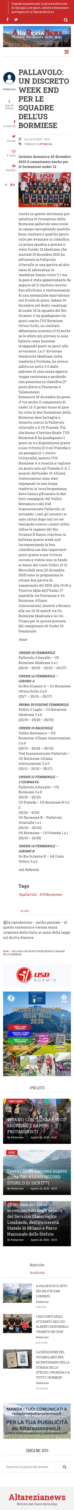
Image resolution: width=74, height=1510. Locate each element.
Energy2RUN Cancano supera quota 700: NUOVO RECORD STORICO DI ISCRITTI (37, 1177)
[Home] (37, 33)
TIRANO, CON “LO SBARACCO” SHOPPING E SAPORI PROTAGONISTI (37, 1125)
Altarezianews (37, 1497)
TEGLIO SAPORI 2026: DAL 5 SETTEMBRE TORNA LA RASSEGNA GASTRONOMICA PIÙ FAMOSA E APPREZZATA (41, 8)
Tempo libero (15, 1101)
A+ (12, 184)
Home (6, 951)
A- (6, 184)
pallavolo (29, 894)
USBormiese (52, 894)
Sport (11, 1152)
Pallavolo (46, 144)
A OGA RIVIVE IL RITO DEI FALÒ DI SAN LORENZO (51, 1291)
